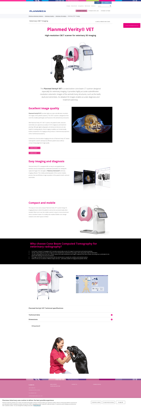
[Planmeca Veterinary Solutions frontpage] (38, 11)
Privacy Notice (36, 405)
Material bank (87, 5)
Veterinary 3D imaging (61, 16)
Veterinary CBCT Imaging (38, 21)
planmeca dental (97, 384)
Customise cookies (96, 402)
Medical (106, 2)
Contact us (93, 5)
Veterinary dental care (93, 10)
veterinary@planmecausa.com (35, 395)
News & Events (74, 5)
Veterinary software (105, 10)
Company (68, 5)
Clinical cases (33, 153)
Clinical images (33, 147)
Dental (98, 2)
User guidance (81, 5)
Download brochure (55, 386)
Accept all (120, 402)
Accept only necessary (108, 402)
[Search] (110, 6)
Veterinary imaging (81, 10)
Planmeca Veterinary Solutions (36, 16)
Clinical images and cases (102, 21)
